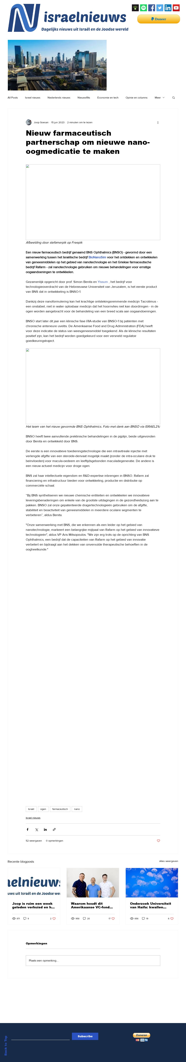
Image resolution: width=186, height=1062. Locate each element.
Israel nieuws (32, 97)
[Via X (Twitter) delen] (36, 829)
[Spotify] (143, 7)
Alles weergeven (168, 861)
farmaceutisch (60, 809)
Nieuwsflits (84, 97)
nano (77, 809)
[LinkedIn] (168, 7)
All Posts (13, 97)
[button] (173, 97)
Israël (31, 809)
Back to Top (5, 1046)
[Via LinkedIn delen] (45, 829)
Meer (158, 97)
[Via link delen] (54, 829)
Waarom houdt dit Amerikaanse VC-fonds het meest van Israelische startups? (91, 905)
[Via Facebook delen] (27, 829)
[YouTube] (176, 7)
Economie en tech (107, 97)
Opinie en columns (136, 97)
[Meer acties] (158, 122)
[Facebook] (151, 7)
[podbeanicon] (135, 7)
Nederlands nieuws (59, 97)
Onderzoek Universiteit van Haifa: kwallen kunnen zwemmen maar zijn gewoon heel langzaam (151, 905)
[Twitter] (159, 7)
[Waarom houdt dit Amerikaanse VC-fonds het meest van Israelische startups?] (93, 882)
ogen (43, 809)
